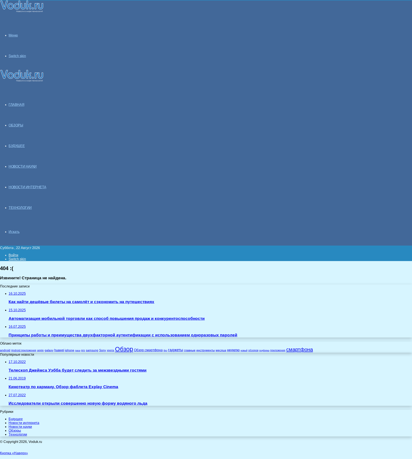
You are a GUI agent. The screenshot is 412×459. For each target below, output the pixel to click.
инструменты (205, 350)
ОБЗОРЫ (16, 125)
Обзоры (15, 430)
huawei (59, 350)
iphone (69, 350)
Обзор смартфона (148, 350)
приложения (277, 350)
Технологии (18, 434)
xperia (110, 350)
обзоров (253, 350)
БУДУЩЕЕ (17, 146)
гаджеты (175, 350)
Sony (102, 350)
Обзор (124, 349)
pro (83, 350)
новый (244, 350)
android (5, 350)
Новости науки (20, 427)
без (165, 350)
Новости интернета (27, 187)
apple (40, 350)
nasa (77, 350)
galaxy (49, 350)
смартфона (299, 349)
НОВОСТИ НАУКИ (23, 166)
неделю (233, 350)
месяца (221, 350)
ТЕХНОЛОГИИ (20, 208)
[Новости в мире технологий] (22, 11)
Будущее (16, 419)
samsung (92, 350)
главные (189, 350)
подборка (264, 350)
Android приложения (23, 350)
